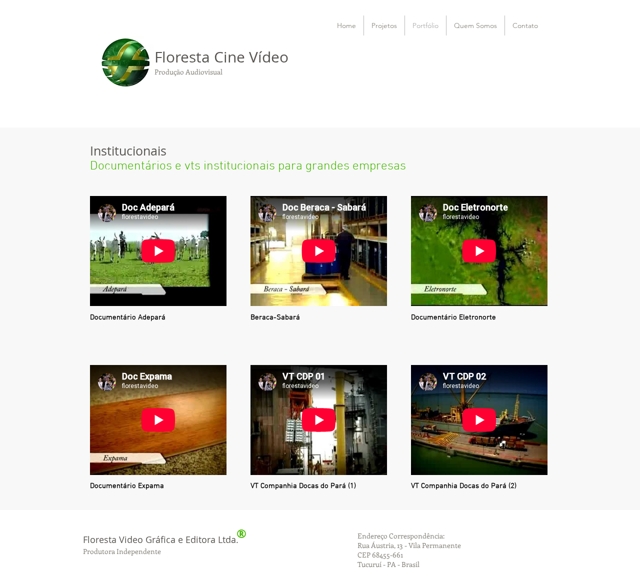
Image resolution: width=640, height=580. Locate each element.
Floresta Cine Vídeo (223, 57)
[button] (475, 26)
